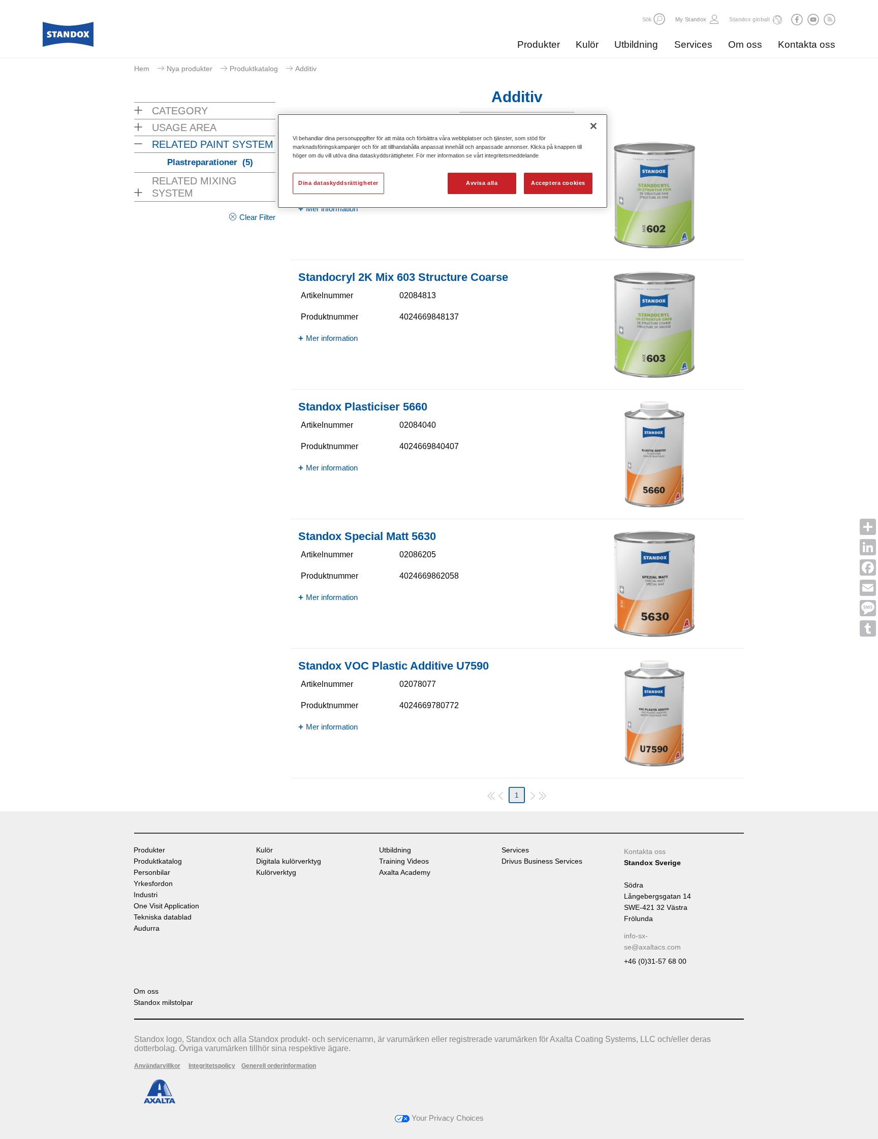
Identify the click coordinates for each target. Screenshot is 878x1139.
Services (693, 44)
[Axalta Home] (68, 37)
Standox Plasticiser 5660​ (362, 406)
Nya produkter (189, 69)
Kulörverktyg (276, 872)
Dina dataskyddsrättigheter (338, 183)
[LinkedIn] (868, 547)
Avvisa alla (481, 183)
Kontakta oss (806, 44)
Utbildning (636, 44)
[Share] (868, 527)
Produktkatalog (254, 69)
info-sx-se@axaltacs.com (652, 941)
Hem (141, 69)
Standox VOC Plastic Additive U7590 (393, 665)
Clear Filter (257, 217)
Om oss (745, 44)
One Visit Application (166, 906)
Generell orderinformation (278, 1065)
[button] (659, 19)
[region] (442, 161)
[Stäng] (593, 126)
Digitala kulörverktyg (288, 861)
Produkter (538, 44)
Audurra (147, 928)
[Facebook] (868, 567)
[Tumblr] (868, 628)
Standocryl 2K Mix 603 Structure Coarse (403, 277)
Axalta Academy (404, 872)
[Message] (868, 608)
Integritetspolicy (212, 1065)
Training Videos (404, 861)
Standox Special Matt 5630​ (367, 536)
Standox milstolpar (163, 1002)
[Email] (868, 588)
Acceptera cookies (558, 183)
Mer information (332, 208)
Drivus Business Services (541, 861)
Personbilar (152, 872)
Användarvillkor (157, 1065)
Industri (146, 895)
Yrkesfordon (153, 884)
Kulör (587, 44)
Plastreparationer (210, 162)
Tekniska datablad (163, 917)
